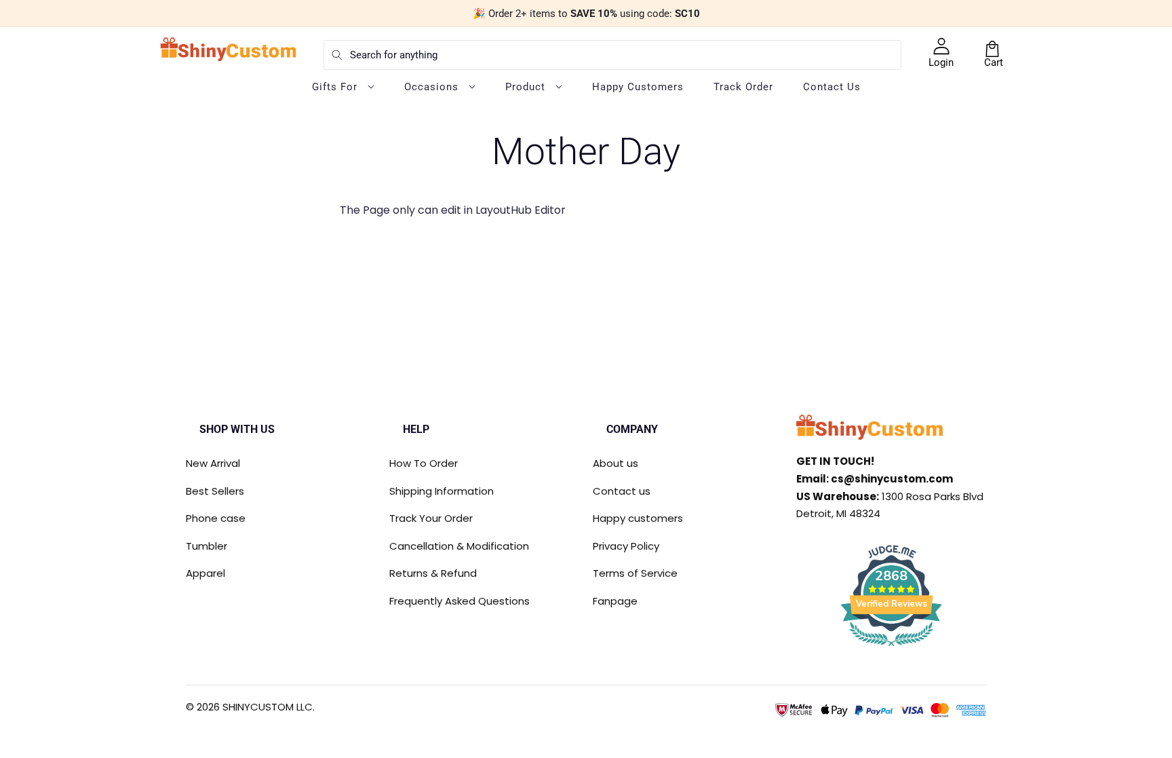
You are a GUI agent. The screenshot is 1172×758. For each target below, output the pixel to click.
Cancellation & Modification (459, 546)
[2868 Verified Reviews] (891, 648)
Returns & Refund (433, 573)
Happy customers (638, 518)
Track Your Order (431, 518)
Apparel (205, 573)
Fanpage (615, 601)
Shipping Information (441, 491)
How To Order (423, 463)
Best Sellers (215, 491)
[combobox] (612, 55)
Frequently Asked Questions (459, 601)
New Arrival (213, 463)
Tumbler (206, 546)
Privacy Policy (626, 546)
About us (615, 463)
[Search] (337, 55)
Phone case (216, 518)
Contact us (621, 491)
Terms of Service (635, 573)
